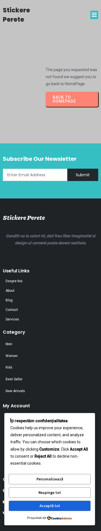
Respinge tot (49, 492)
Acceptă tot (50, 505)
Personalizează (49, 479)
